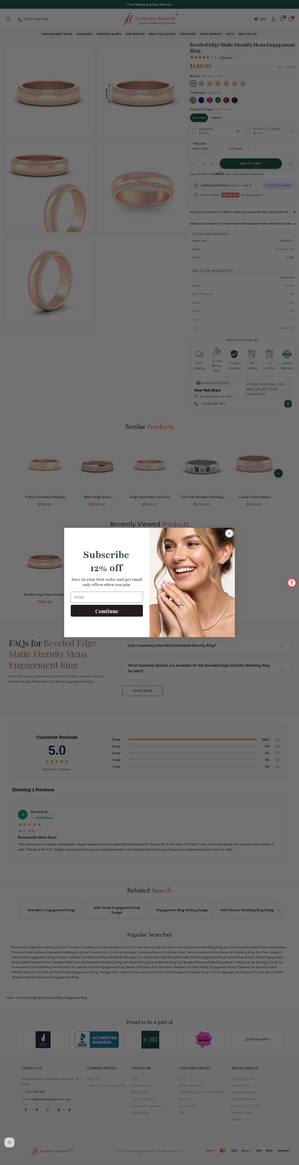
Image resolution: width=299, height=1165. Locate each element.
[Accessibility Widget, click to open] (292, 583)
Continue (107, 610)
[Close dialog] (229, 533)
